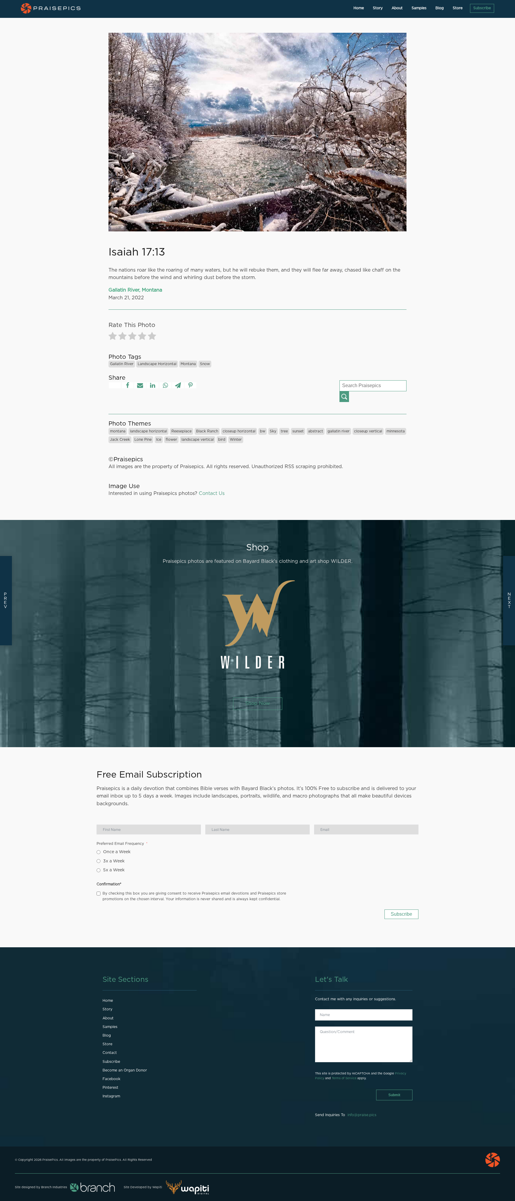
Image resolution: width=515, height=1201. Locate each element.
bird (221, 439)
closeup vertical (368, 431)
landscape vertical (198, 439)
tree (284, 431)
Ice (158, 439)
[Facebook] (128, 385)
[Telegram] (178, 385)
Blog (439, 8)
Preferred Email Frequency (120, 843)
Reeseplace (181, 431)
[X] (115, 385)
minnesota (396, 431)
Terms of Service (344, 1078)
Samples (419, 8)
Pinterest (110, 1087)
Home (358, 8)
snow (205, 364)
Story (378, 8)
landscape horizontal (157, 364)
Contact (110, 1052)
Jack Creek (120, 439)
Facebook (111, 1079)
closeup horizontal (239, 431)
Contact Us (212, 493)
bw (262, 431)
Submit (394, 1095)
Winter (236, 439)
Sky (273, 431)
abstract (315, 431)
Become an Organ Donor (125, 1070)
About (397, 8)
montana (188, 364)
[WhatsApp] (165, 385)
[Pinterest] (190, 385)
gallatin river (122, 364)
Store (458, 8)
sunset (298, 431)
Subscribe (482, 8)
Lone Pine (143, 439)
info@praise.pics (362, 1115)
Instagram (111, 1096)
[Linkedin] (153, 385)
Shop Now (257, 703)
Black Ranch (207, 431)
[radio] (112, 337)
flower (171, 439)
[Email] (140, 385)
